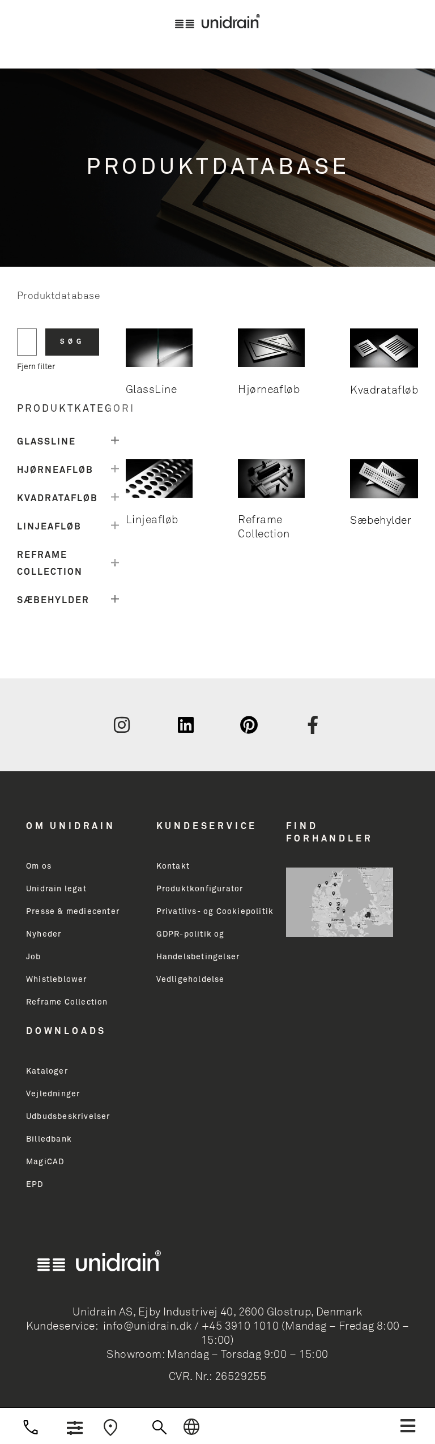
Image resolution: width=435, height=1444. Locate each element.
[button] (408, 1426)
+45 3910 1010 (240, 1326)
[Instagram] (122, 725)
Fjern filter (36, 367)
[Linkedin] (186, 725)
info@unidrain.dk (147, 1326)
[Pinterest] (249, 725)
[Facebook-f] (313, 725)
